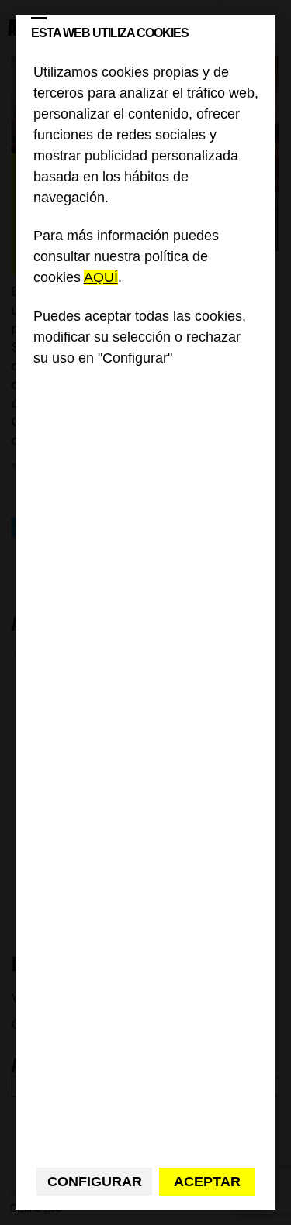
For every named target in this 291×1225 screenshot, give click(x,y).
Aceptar (207, 1181)
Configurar (94, 1181)
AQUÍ (101, 277)
